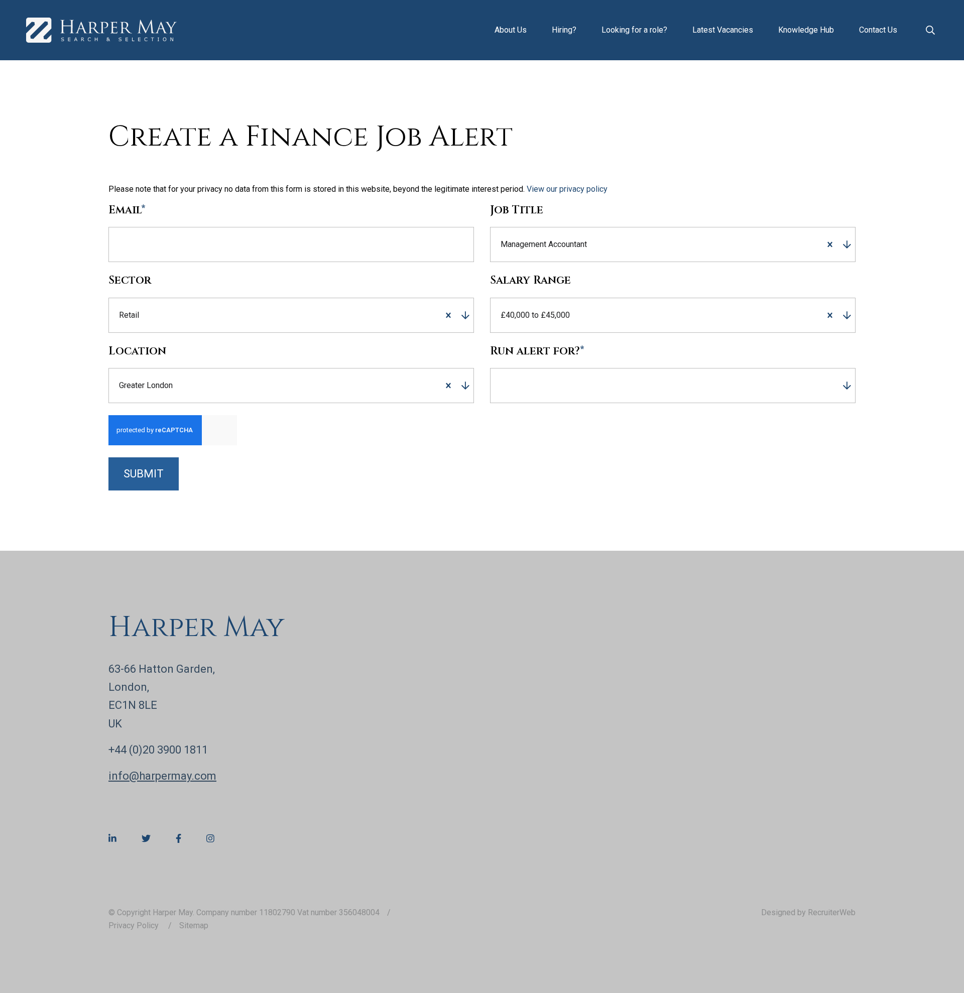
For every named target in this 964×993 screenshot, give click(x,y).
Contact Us (878, 30)
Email (127, 210)
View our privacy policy (567, 189)
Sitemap (193, 925)
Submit (144, 473)
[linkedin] (112, 838)
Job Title (516, 210)
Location (137, 351)
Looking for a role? (634, 30)
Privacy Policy (134, 925)
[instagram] (210, 838)
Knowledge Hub (806, 30)
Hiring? (564, 30)
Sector (129, 280)
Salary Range (530, 280)
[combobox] (704, 244)
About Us (511, 30)
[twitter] (146, 838)
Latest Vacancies (722, 30)
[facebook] (178, 838)
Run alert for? (537, 351)
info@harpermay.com (162, 776)
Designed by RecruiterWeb (808, 912)
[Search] (930, 30)
